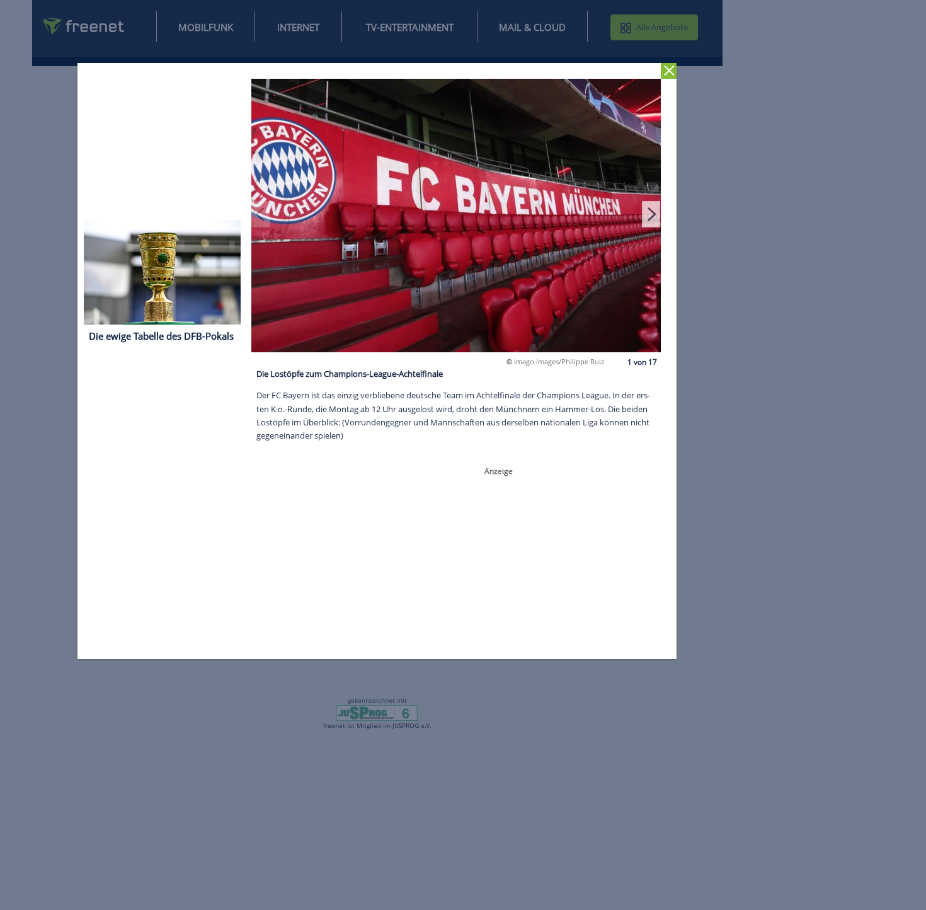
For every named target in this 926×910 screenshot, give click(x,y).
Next (651, 213)
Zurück (669, 71)
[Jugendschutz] (377, 712)
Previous (261, 213)
